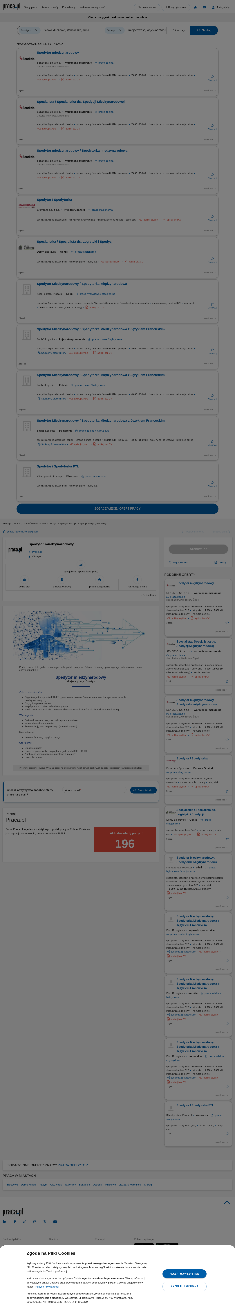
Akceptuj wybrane (184, 1286)
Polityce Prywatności (47, 1286)
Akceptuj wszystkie (184, 1273)
